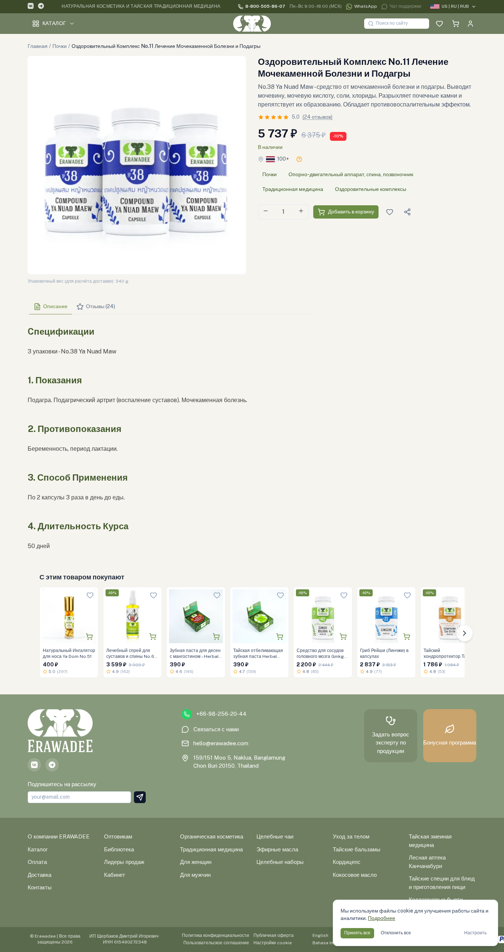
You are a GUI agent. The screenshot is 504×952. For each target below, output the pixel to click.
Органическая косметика (211, 836)
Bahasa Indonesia (332, 942)
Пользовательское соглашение (216, 942)
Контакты (40, 887)
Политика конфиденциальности (215, 935)
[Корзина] (455, 23)
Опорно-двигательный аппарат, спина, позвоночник (351, 174)
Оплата (37, 862)
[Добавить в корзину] (89, 636)
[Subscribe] (140, 797)
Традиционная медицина (292, 189)
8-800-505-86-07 (265, 6)
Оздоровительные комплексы (370, 189)
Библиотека (119, 849)
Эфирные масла (277, 849)
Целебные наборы (280, 862)
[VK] (31, 7)
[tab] (50, 307)
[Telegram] (41, 7)
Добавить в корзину (351, 212)
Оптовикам (118, 836)
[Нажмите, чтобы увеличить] (137, 165)
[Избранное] (439, 23)
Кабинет (114, 875)
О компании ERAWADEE (59, 836)
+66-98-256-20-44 (221, 714)
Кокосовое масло (355, 875)
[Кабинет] (470, 23)
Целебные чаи (274, 836)
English (320, 935)
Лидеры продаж (124, 862)
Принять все (357, 932)
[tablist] (169, 306)
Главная (38, 46)
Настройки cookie (272, 942)
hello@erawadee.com (220, 743)
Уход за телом (351, 836)
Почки (59, 46)
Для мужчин (195, 875)
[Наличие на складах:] (299, 159)
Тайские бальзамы (356, 849)
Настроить (475, 932)
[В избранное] (90, 595)
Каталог (54, 23)
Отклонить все (396, 932)
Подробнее (381, 918)
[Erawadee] (252, 23)
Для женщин (195, 862)
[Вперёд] (464, 633)
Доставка (39, 875)
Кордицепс (346, 862)
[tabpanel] (169, 435)
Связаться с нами (216, 729)
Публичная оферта (273, 935)
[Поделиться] (407, 212)
